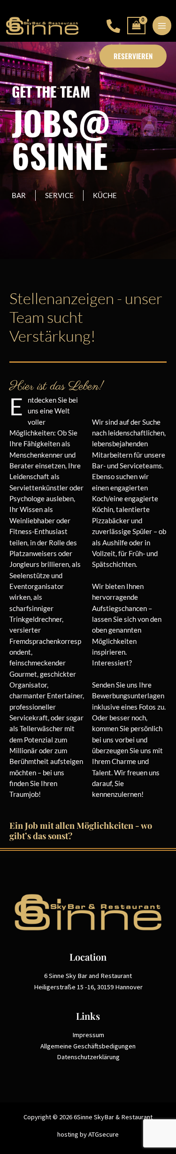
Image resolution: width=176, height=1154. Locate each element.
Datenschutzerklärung (88, 1057)
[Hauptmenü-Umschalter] (162, 25)
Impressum (88, 1035)
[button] (133, 56)
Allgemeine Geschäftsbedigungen (88, 1046)
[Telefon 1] (113, 26)
